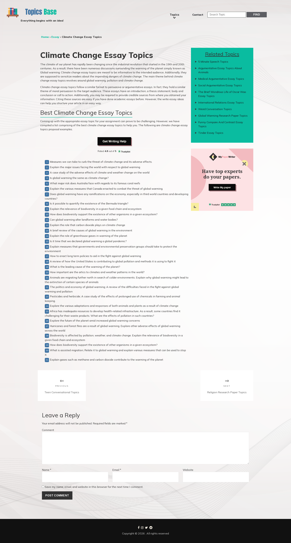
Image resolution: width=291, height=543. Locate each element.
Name (46, 469)
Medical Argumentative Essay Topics (221, 78)
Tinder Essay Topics (210, 132)
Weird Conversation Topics (215, 109)
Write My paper (222, 187)
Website (188, 469)
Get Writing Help (114, 141)
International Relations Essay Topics (221, 102)
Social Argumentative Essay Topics (220, 85)
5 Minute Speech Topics (213, 61)
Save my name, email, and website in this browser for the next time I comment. (94, 486)
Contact (197, 14)
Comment (48, 430)
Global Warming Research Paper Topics (223, 115)
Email (116, 469)
